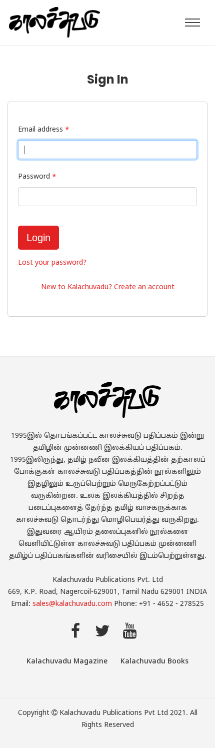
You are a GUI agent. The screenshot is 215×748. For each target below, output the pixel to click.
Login (38, 237)
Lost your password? (52, 263)
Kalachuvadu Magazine (67, 661)
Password (37, 177)
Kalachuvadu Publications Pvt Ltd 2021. (124, 713)
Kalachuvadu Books (154, 661)
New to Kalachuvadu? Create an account (107, 287)
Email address (44, 130)
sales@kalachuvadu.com (72, 604)
